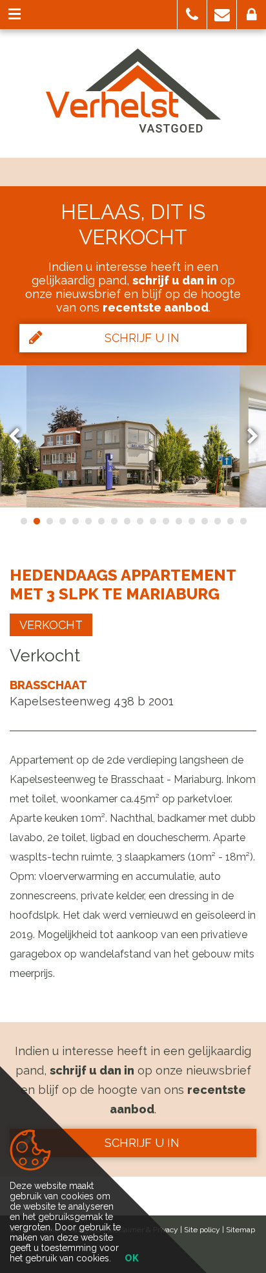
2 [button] (36, 521)
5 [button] (75, 521)
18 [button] (243, 521)
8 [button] (113, 521)
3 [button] (49, 521)
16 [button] (217, 521)
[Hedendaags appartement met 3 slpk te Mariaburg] (133, 436)
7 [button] (101, 521)
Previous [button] (20, 436)
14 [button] (191, 521)
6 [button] (88, 521)
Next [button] (246, 436)
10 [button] (139, 521)
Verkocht (51, 625)
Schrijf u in (142, 338)
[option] (133, 436)
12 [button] (165, 521)
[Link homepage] (133, 90)
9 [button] (126, 521)
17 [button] (230, 521)
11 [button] (152, 521)
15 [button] (204, 521)
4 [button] (62, 521)
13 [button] (178, 521)
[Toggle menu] (14, 14)
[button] (192, 14)
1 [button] (23, 521)
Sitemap (240, 1229)
